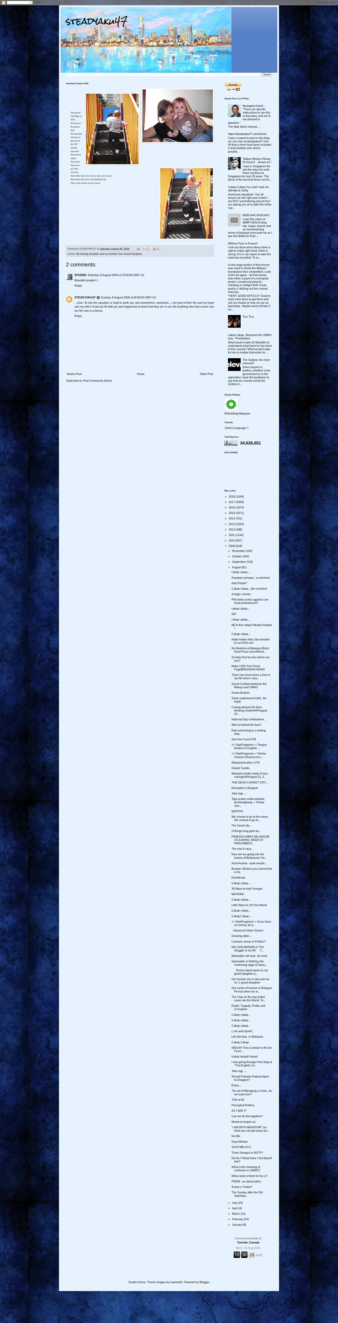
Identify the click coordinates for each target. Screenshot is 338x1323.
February (238, 1219)
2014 (232, 518)
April (235, 1208)
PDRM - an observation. (246, 1181)
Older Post (206, 374)
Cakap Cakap (240, 1042)
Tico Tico (248, 316)
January (237, 1224)
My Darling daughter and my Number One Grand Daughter (109, 253)
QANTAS (237, 811)
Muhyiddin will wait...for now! (249, 955)
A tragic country (241, 594)
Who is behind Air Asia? (246, 724)
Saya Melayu (239, 1141)
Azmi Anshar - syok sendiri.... (249, 863)
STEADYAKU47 (85, 297)
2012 (232, 529)
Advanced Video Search (247, 930)
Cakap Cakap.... (241, 916)
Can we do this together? (247, 1116)
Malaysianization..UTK (245, 762)
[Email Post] (137, 248)
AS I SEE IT (238, 1110)
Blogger (204, 1282)
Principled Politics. (243, 1105)
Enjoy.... (236, 1085)
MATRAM (237, 894)
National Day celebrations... (248, 719)
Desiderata (238, 877)
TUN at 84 (237, 1099)
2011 (232, 535)
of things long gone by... (246, 830)
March (236, 1213)
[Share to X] (151, 249)
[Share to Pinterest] (157, 249)
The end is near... (242, 848)
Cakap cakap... (240, 1014)
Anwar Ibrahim (240, 692)
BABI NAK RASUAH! (256, 215)
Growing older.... (241, 935)
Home (141, 374)
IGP (233, 614)
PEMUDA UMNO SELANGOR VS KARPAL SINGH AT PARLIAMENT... (250, 840)
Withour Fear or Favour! (243, 243)
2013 (232, 524)
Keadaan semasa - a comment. (250, 577)
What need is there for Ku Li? (249, 1175)
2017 (232, 502)
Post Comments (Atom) (97, 380)
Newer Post (74, 374)
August (237, 567)
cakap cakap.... (240, 572)
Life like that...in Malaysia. (247, 1036)
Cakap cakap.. (240, 1025)
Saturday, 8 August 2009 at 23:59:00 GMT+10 (115, 275)
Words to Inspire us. (243, 1121)
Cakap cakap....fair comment (249, 588)
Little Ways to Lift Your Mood (249, 905)
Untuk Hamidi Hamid (244, 1056)
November (239, 550)
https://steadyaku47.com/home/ (247, 133)
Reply (78, 285)
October (237, 556)
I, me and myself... (242, 1031)
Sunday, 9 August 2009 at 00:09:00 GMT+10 (128, 297)
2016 (232, 507)
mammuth (176, 1282)
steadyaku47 (97, 21)
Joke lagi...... (239, 793)
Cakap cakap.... (241, 633)
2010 (232, 540)
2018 (232, 496)
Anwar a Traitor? (241, 1186)
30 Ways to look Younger (246, 888)
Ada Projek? (239, 583)
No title (235, 1136)
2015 (232, 512)
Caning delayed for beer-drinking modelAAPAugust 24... (249, 710)
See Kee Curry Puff (243, 739)
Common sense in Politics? (248, 941)
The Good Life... (241, 825)
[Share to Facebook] (154, 249)
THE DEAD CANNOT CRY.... (249, 782)
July (235, 1202)
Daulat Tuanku (240, 768)
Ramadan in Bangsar (244, 787)
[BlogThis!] (147, 249)
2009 (232, 545)
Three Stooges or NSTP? (247, 1152)
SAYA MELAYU (241, 1147)
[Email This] (144, 249)
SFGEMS (80, 275)
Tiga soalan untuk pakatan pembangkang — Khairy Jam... (247, 802)
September (239, 561)
